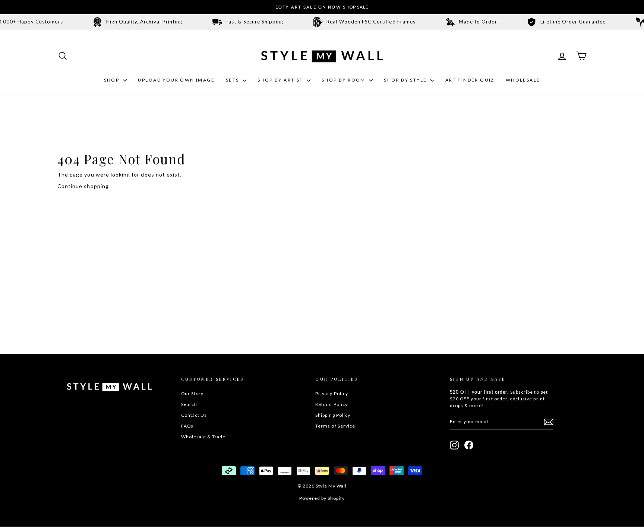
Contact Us (194, 415)
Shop (112, 80)
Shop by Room (344, 80)
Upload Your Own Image (176, 80)
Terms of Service (335, 426)
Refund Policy (331, 404)
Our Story (192, 393)
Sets (233, 80)
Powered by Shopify (322, 498)
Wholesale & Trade (203, 436)
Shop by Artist (281, 80)
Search (189, 404)
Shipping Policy (332, 415)
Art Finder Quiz (470, 80)
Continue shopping (83, 186)
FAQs (187, 426)
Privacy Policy (331, 393)
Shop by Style (406, 80)
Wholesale (523, 80)
